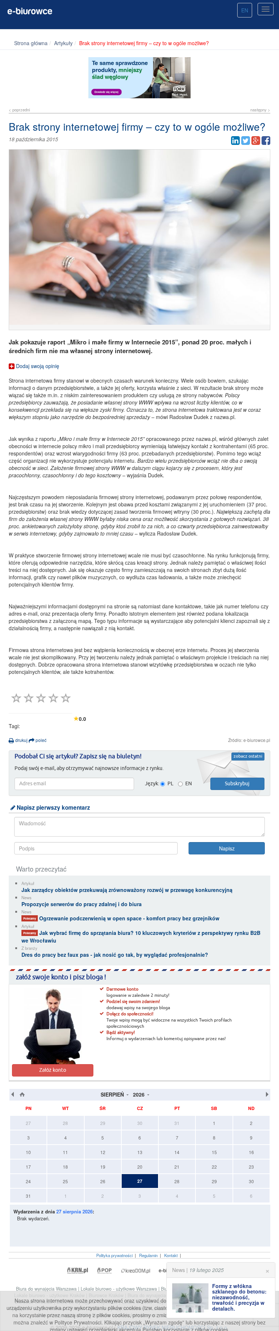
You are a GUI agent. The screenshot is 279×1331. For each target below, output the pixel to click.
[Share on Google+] (255, 140)
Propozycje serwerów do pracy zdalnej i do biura (81, 904)
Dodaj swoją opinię (37, 366)
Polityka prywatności (114, 1255)
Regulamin (148, 1255)
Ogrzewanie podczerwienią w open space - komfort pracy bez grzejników (121, 918)
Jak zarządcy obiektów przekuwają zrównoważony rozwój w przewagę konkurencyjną (126, 889)
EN (244, 10)
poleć (40, 740)
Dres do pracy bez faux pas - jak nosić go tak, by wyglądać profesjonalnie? (114, 954)
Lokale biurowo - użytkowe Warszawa (119, 1288)
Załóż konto (52, 1070)
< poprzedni (19, 109)
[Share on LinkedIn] (235, 140)
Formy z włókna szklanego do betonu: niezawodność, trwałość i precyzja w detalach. (239, 1297)
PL (170, 783)
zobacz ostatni (248, 756)
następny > (260, 109)
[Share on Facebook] (266, 140)
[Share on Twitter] (245, 140)
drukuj (21, 740)
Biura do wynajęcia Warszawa (47, 1288)
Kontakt (171, 1255)
